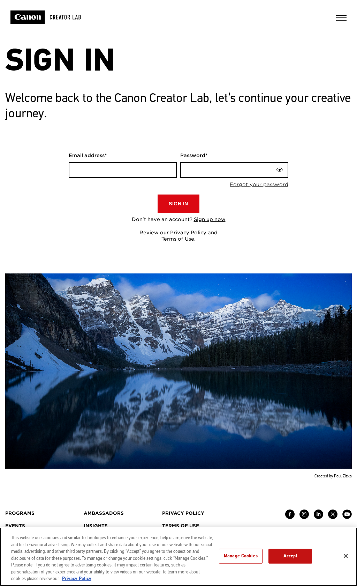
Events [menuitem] (15, 525)
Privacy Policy (188, 232)
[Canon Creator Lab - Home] (54, 17)
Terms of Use (177, 239)
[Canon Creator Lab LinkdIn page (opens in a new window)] (318, 517)
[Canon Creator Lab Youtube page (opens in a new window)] (347, 517)
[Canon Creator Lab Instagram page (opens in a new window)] (304, 517)
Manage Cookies (241, 556)
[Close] (346, 556)
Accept (290, 556)
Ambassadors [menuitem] (104, 513)
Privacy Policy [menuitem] (183, 513)
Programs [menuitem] (20, 513)
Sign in (178, 203)
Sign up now (210, 219)
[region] (178, 556)
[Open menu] (341, 20)
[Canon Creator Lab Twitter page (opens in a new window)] (332, 517)
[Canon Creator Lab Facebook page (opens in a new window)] (290, 517)
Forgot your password (259, 184)
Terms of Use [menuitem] (180, 525)
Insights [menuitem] (96, 525)
